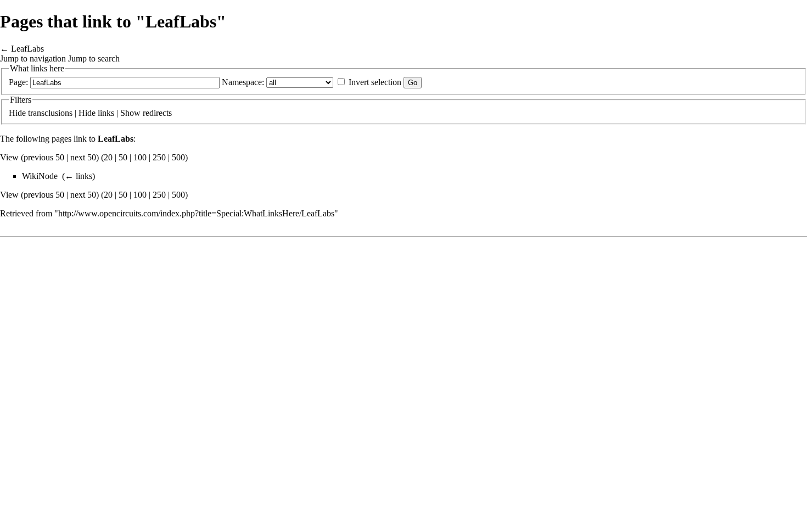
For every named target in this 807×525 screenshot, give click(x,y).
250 (159, 157)
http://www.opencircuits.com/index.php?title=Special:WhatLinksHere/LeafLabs (196, 213)
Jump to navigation (33, 58)
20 (108, 157)
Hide (17, 113)
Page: (18, 82)
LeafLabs (27, 48)
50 (123, 157)
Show (130, 113)
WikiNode (40, 176)
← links (78, 176)
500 (178, 157)
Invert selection (375, 82)
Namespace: (243, 82)
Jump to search (94, 58)
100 (140, 157)
